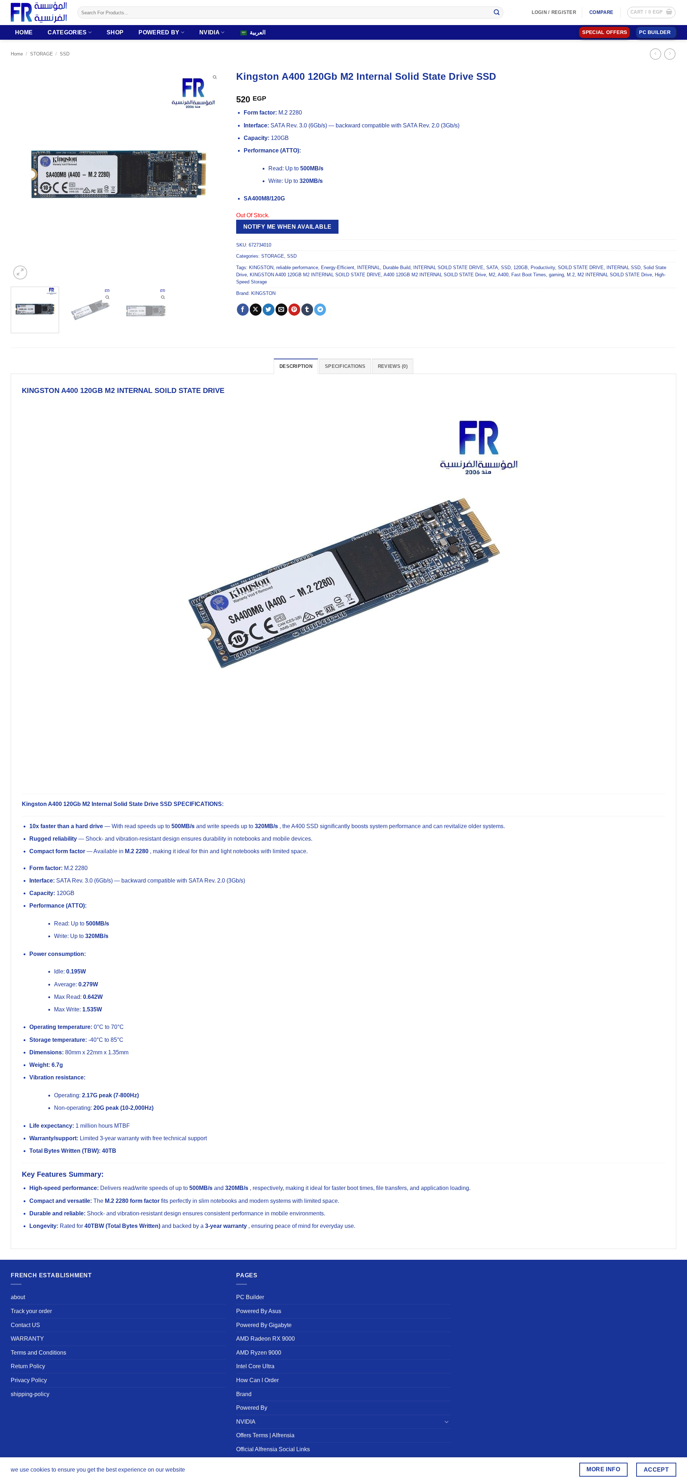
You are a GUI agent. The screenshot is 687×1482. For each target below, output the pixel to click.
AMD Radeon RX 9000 (265, 1339)
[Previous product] (669, 53)
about (18, 1297)
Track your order (31, 1311)
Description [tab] (295, 366)
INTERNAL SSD (623, 267)
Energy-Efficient (337, 267)
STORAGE (41, 54)
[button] (651, 12)
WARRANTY (27, 1339)
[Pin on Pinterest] (294, 309)
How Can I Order (257, 1380)
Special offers (604, 32)
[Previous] (24, 173)
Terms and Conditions (38, 1353)
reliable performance (297, 267)
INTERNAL (368, 267)
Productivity (543, 267)
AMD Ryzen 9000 (258, 1353)
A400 (503, 274)
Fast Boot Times (528, 274)
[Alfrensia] (39, 12)
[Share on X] (256, 309)
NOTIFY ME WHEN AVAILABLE (287, 227)
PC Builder (250, 1297)
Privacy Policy (29, 1380)
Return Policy (28, 1366)
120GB (520, 267)
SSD (64, 54)
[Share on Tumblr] (307, 309)
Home (24, 32)
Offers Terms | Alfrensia (265, 1435)
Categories (67, 32)
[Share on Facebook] (243, 309)
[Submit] (497, 12)
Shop (115, 32)
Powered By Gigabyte (264, 1325)
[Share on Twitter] (268, 309)
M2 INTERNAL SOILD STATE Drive (615, 274)
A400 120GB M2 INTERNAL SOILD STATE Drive (435, 274)
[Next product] (655, 53)
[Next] (212, 173)
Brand (244, 1394)
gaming (556, 274)
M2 (492, 274)
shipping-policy (30, 1394)
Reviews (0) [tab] (393, 366)
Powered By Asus (258, 1311)
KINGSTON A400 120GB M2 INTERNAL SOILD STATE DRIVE (315, 274)
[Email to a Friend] (281, 309)
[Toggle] (446, 1421)
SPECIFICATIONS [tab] (345, 366)
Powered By (158, 32)
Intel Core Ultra (255, 1366)
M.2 (571, 274)
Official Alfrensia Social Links (273, 1449)
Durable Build (396, 267)
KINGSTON (261, 267)
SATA (492, 267)
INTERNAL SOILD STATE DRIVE (448, 267)
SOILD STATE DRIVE (581, 267)
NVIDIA (209, 32)
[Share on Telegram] (320, 309)
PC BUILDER (655, 32)
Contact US (25, 1325)
